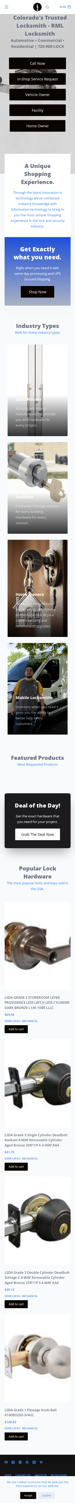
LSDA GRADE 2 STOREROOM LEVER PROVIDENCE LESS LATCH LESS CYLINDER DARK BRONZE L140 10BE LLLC (37, 1002)
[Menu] (6, 7)
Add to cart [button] (16, 1029)
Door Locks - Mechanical (21, 1021)
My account (59, 1475)
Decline (46, 1495)
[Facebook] (6, 1462)
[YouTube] (34, 1462)
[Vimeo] (41, 1462)
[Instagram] (20, 1462)
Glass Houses (28, 399)
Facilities (24, 496)
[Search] (47, 7)
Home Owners (30, 594)
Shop (8, 1475)
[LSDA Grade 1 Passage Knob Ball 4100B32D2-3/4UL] (38, 1358)
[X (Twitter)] (13, 1462)
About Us (41, 1475)
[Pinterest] (27, 1462)
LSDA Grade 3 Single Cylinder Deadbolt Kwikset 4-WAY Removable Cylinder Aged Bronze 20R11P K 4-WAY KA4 (36, 1140)
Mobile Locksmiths (34, 697)
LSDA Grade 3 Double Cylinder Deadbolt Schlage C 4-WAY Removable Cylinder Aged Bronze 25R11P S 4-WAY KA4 (37, 1277)
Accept (28, 1495)
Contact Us (23, 1475)
